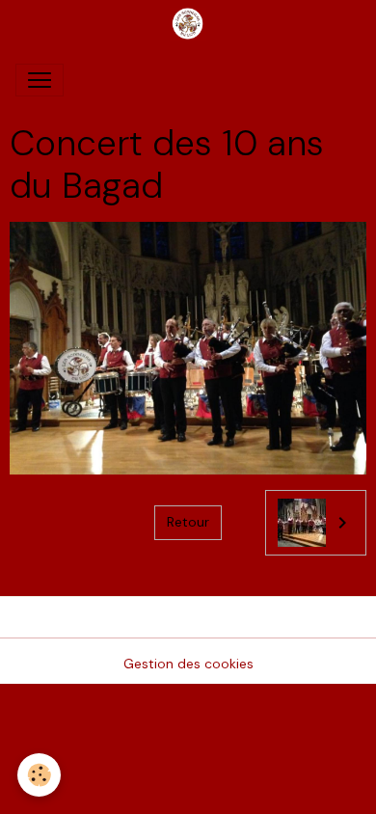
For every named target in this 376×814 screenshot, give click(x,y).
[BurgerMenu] (39, 80)
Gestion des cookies (188, 663)
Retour (188, 521)
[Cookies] (39, 775)
